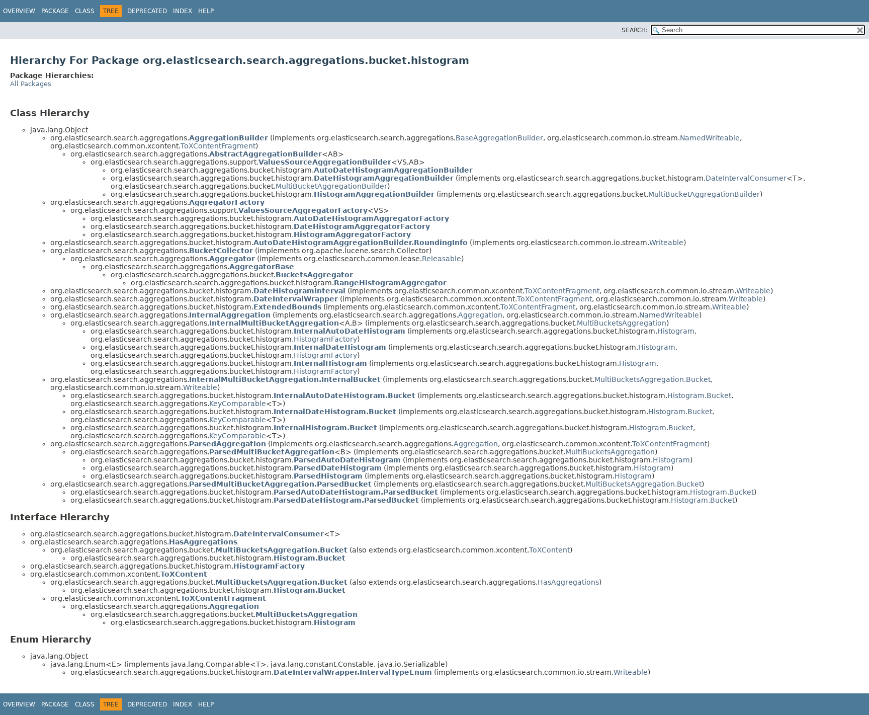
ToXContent (549, 550)
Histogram (675, 331)
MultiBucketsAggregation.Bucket (652, 379)
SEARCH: (635, 30)
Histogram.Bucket (699, 395)
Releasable (441, 259)
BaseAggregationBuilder (499, 138)
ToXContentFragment (218, 146)
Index (182, 11)
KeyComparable (237, 404)
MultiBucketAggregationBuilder (331, 186)
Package (55, 11)
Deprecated (147, 11)
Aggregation (480, 315)
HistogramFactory (325, 339)
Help (206, 11)
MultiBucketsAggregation (621, 323)
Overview (19, 11)
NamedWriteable (710, 138)
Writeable (666, 243)
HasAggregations (568, 582)
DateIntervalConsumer (746, 178)
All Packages (30, 84)
